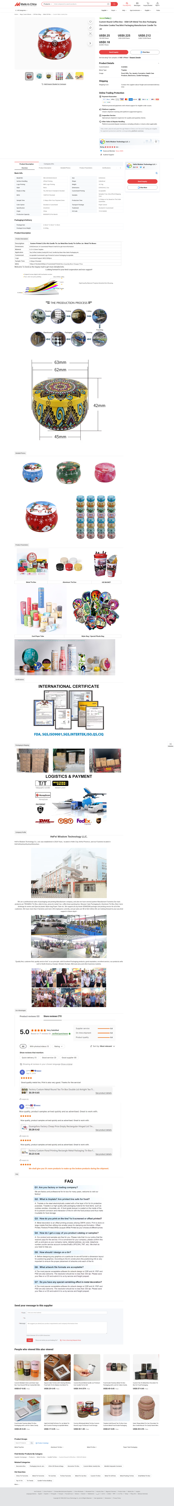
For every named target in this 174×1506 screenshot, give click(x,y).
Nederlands (91, 1494)
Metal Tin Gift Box (110, 1476)
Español (46, 1494)
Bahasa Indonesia (143, 1494)
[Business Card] (156, 173)
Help (123, 10)
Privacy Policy (117, 1498)
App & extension (135, 10)
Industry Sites (100, 1491)
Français (60, 1494)
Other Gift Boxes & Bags (55, 1466)
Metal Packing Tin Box (127, 1476)
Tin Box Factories (65, 1476)
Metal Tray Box (19, 1447)
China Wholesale (78, 1491)
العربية (97, 1494)
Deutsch (83, 1494)
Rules (158, 10)
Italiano (77, 1494)
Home (16, 14)
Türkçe (126, 1494)
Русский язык (69, 1494)
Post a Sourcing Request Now (70, 1340)
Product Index (122, 1491)
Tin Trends (30, 1481)
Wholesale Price (89, 1491)
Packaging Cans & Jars (37, 1466)
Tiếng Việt (133, 1494)
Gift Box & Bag (37, 14)
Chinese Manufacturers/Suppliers (63, 1491)
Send (29, 1340)
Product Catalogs (43, 1443)
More (16, 1484)
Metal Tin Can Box (80, 1476)
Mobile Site (131, 1491)
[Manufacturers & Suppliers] (25, 4)
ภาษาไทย (119, 1494)
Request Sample (135, 57)
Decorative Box (20, 1466)
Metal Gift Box (47, 14)
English (40, 1494)
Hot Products (37, 1491)
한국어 (103, 1494)
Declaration (108, 1498)
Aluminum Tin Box (56, 1447)
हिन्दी (114, 1494)
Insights (138, 1491)
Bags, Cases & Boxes (25, 14)
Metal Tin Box (91, 1447)
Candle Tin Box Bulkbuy (44, 1481)
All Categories (21, 10)
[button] (116, 168)
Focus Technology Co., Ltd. (73, 1498)
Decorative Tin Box (73, 1466)
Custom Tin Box (95, 1476)
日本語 (109, 1494)
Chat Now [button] (146, 52)
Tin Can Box (52, 1476)
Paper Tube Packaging (130, 1447)
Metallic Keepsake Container (113, 1466)
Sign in (157, 5)
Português (53, 1494)
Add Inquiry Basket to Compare (55, 84)
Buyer (113, 10)
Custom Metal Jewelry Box (60, 14)
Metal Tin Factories (38, 1476)
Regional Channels (111, 1491)
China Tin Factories (22, 1476)
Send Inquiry (113, 52)
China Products (47, 1491)
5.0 (134, 167)
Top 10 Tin (19, 1481)
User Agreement (98, 1498)
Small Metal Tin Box (144, 1476)
